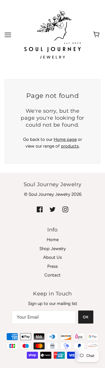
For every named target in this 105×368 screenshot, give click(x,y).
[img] (39, 209)
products (70, 146)
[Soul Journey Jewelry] (52, 34)
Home (53, 239)
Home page (65, 139)
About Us (52, 257)
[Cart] (97, 35)
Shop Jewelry (52, 248)
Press (52, 266)
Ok (86, 317)
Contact (52, 275)
